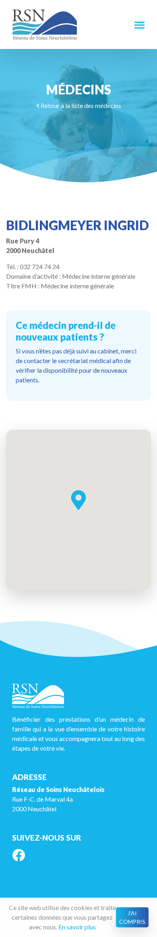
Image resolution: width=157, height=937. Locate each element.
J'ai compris (132, 917)
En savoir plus (77, 927)
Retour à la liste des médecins (80, 105)
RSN (44, 24)
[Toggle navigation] (139, 24)
